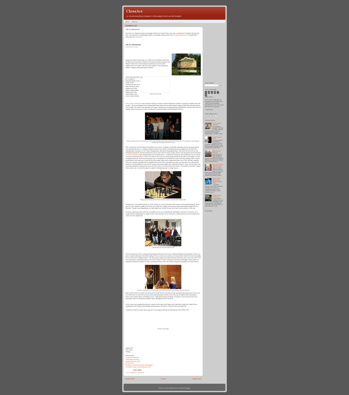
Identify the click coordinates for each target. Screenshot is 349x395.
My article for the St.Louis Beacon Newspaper (139, 365)
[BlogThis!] (135, 370)
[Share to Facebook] (139, 370)
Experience (133, 372)
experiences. (139, 37)
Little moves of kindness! (216, 151)
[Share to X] (137, 370)
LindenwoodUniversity (181, 35)
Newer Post (130, 379)
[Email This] (134, 370)
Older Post (197, 379)
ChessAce (134, 11)
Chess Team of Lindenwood (134, 103)
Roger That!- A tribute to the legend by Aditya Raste (217, 181)
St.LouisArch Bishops (132, 154)
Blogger (188, 388)
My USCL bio (129, 363)
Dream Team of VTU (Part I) (216, 196)
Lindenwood (140, 372)
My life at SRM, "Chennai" (216, 124)
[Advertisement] (212, 51)
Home (127, 21)
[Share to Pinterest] (141, 370)
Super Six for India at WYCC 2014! (217, 165)
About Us (134, 21)
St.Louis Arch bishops (132, 357)
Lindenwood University (132, 359)
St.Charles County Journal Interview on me (138, 367)
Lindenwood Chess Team (133, 361)
